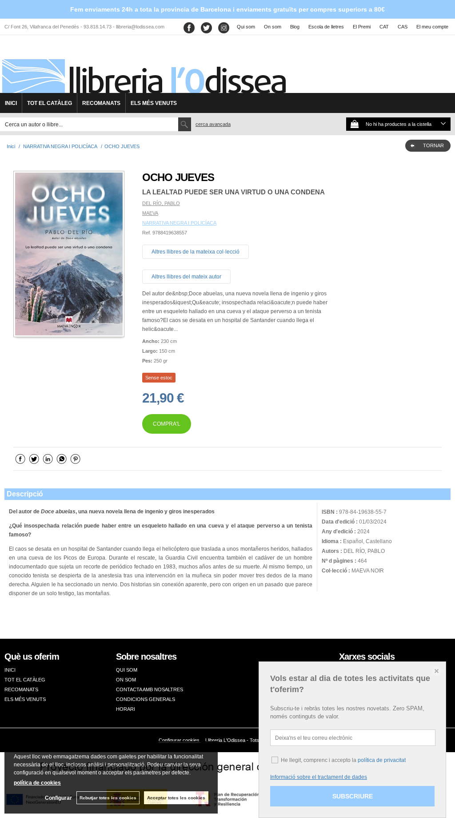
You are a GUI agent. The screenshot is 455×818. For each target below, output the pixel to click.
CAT (384, 26)
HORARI (125, 709)
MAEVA (150, 213)
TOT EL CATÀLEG (49, 103)
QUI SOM (126, 670)
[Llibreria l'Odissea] (143, 67)
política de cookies (37, 783)
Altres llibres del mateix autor (186, 277)
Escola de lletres (326, 26)
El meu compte (432, 26)
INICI (11, 103)
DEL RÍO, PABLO (161, 203)
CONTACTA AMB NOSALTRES (149, 689)
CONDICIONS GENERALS (145, 699)
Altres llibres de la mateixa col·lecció (195, 252)
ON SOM (126, 679)
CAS (402, 26)
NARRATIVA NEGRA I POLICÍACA (179, 223)
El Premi (362, 26)
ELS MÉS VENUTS (154, 103)
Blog (294, 26)
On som (272, 26)
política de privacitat (382, 760)
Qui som (246, 26)
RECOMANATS (101, 103)
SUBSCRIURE (352, 796)
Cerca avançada (213, 124)
